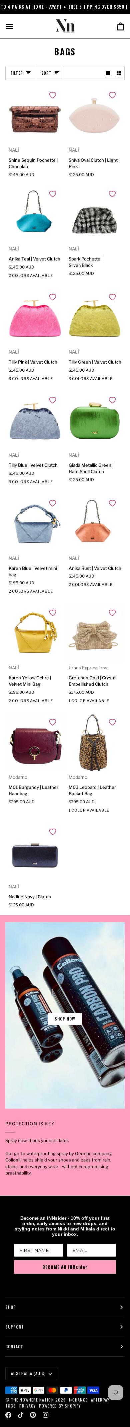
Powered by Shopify (60, 1406)
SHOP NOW (65, 1019)
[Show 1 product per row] (107, 73)
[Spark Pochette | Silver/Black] (95, 214)
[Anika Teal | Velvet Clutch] (35, 214)
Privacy (27, 1406)
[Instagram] (46, 1415)
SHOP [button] (10, 1307)
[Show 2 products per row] (118, 73)
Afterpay (100, 1400)
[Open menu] (15, 26)
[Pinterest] (33, 1415)
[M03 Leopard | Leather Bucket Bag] (95, 742)
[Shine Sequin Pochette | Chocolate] (35, 115)
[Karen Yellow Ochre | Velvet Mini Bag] (35, 633)
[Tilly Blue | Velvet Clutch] (35, 420)
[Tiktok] (20, 1415)
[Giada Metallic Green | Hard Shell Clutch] (95, 420)
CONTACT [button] (14, 1346)
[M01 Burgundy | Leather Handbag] (35, 742)
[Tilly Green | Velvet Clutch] (95, 317)
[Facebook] (8, 1415)
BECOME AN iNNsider (65, 1267)
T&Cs (10, 1406)
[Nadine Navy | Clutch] (35, 852)
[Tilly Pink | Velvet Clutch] (35, 317)
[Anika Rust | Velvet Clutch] (95, 523)
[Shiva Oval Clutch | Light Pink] (95, 115)
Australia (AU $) (28, 1373)
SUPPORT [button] (14, 1327)
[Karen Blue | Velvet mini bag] (35, 523)
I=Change (78, 1400)
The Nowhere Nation (32, 1400)
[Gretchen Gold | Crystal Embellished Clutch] (95, 633)
